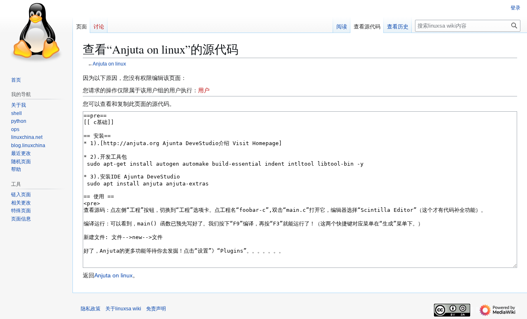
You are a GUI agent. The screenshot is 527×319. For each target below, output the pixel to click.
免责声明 (156, 309)
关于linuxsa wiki (123, 309)
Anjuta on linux (109, 63)
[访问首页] (36, 33)
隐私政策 (90, 309)
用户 (204, 90)
